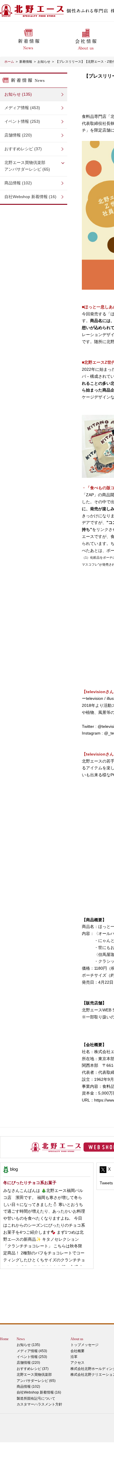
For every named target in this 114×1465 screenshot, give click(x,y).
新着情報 (25, 61)
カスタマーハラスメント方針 (39, 1404)
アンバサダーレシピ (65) (27, 166)
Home (4, 1339)
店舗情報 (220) (18, 135)
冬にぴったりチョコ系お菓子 (29, 1182)
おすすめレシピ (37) (23, 148)
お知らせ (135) (18, 94)
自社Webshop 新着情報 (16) (30, 196)
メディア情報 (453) (22, 107)
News (21, 1339)
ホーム (9, 61)
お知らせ (43, 61)
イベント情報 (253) (22, 121)
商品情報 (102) (18, 183)
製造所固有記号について (36, 1398)
